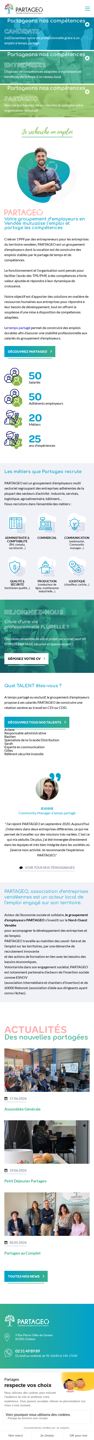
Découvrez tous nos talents (34, 722)
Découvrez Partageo (27, 351)
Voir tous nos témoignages (50, 867)
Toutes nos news (24, 1276)
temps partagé (19, 328)
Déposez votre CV (24, 658)
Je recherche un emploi (47, 132)
